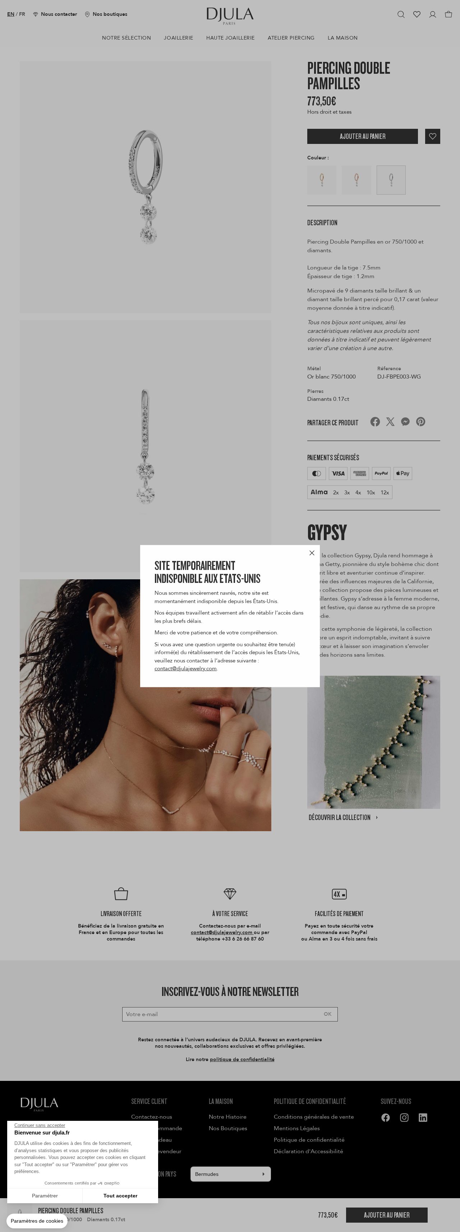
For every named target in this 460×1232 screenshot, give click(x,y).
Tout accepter (120, 1196)
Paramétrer (45, 1196)
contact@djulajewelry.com (186, 668)
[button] (37, 1221)
